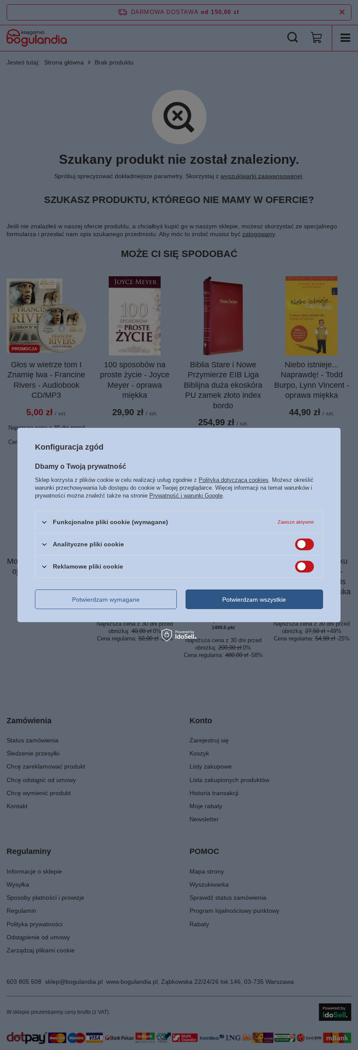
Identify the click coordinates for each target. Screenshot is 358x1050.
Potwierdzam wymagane (106, 599)
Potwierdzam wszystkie (254, 599)
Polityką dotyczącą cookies (233, 480)
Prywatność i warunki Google (186, 495)
